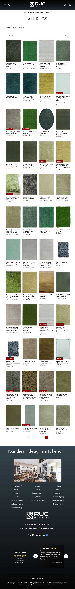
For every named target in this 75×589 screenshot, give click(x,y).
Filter (11, 35)
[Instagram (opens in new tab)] (28, 535)
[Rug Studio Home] (37, 5)
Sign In (37, 489)
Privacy (33, 578)
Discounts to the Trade (37, 500)
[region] (50, 556)
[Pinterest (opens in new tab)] (33, 535)
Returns (58, 489)
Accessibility (40, 578)
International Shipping (58, 500)
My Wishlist (37, 497)
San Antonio (45, 524)
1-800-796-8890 (32, 528)
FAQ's (17, 497)
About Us (17, 489)
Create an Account (37, 493)
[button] (4, 5)
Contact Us (16, 493)
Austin (36, 524)
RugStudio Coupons (17, 504)
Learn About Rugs (16, 508)
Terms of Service (58, 504)
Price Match (58, 493)
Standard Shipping (58, 497)
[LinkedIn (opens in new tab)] (30, 535)
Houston (28, 524)
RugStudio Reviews (17, 500)
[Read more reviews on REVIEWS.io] (20, 563)
